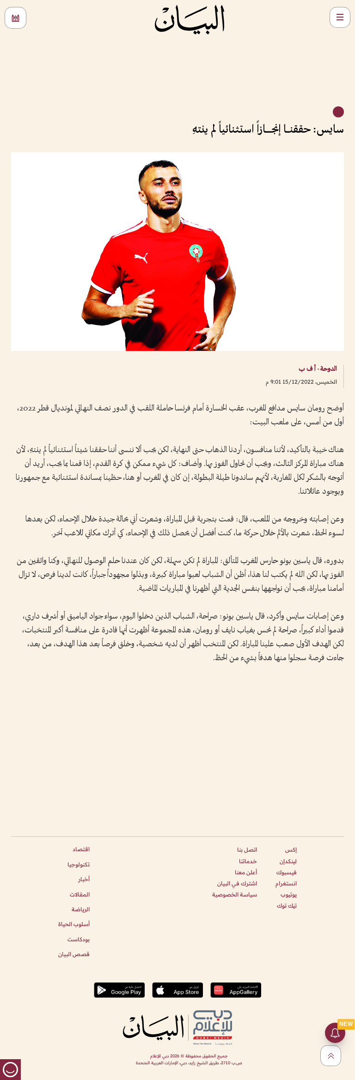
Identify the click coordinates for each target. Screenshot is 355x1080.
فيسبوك (286, 872)
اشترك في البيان (237, 883)
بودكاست (78, 939)
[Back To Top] (330, 1055)
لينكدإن (288, 861)
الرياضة (81, 909)
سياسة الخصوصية (234, 894)
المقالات (80, 894)
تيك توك (287, 905)
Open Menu (340, 17)
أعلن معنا (246, 872)
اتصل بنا (247, 849)
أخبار (84, 879)
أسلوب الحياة (74, 923)
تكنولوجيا (78, 864)
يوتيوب (289, 894)
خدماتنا (248, 861)
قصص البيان (74, 954)
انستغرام (286, 883)
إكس (291, 849)
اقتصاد (81, 849)
